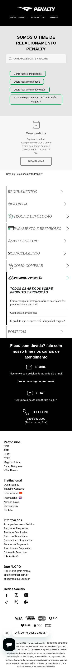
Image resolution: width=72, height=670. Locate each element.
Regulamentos (22, 192)
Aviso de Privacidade (15, 536)
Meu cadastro (25, 241)
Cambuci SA (11, 506)
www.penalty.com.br (36, 643)
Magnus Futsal (12, 462)
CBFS (7, 458)
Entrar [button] (54, 17)
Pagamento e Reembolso (37, 229)
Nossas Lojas (11, 502)
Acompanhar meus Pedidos (19, 524)
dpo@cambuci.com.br (16, 575)
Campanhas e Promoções (23, 312)
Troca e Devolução (33, 216)
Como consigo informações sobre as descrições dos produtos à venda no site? (37, 303)
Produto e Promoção (28, 278)
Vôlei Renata (11, 470)
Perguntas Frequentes (16, 528)
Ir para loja (38, 17)
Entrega (19, 204)
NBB (6, 446)
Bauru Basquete (13, 466)
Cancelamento (25, 253)
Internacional (11, 493)
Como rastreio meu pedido (28, 74)
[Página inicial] (36, 9)
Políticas (17, 332)
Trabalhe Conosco (14, 489)
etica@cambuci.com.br (17, 579)
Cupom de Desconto (15, 552)
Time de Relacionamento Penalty (24, 174)
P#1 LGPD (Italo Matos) (17, 571)
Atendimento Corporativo (17, 548)
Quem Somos (11, 485)
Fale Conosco (18, 17)
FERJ (7, 454)
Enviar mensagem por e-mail (36, 381)
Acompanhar (36, 161)
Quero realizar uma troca (27, 81)
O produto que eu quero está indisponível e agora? (37, 321)
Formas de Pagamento (16, 544)
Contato (8, 510)
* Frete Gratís (11, 556)
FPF (6, 450)
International (10, 498)
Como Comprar (28, 266)
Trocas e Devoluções (15, 532)
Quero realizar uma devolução (30, 89)
